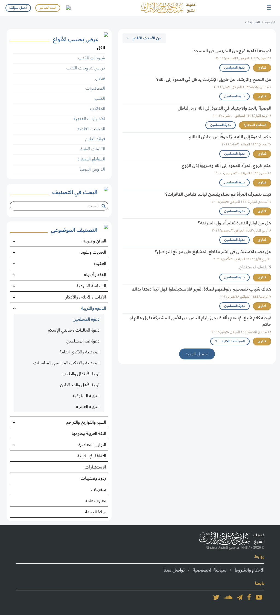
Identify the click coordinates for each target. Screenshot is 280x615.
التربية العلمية (88, 406)
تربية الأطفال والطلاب (81, 374)
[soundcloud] (228, 597)
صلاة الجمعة (95, 512)
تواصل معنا (174, 570)
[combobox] (57, 205)
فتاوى (262, 67)
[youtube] (259, 597)
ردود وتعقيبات (93, 478)
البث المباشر (47, 7)
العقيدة (100, 263)
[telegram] (240, 597)
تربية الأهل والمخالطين (80, 385)
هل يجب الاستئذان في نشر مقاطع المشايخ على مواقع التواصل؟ (213, 251)
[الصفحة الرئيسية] (168, 8)
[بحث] (104, 205)
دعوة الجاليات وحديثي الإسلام (74, 330)
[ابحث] (68, 8)
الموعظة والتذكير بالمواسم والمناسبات (66, 363)
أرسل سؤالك (18, 7)
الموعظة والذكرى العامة (80, 352)
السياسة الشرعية (91, 286)
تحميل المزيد (197, 354)
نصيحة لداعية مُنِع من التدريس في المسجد (232, 51)
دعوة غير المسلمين (83, 341)
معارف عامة (95, 500)
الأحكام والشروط (249, 570)
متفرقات (98, 489)
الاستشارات (95, 467)
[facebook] (249, 597)
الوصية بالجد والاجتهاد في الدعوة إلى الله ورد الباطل (224, 108)
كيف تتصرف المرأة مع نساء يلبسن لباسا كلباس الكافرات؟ (218, 194)
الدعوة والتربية (93, 308)
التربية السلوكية (86, 396)
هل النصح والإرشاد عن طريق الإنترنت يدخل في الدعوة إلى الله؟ (213, 79)
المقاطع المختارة (255, 125)
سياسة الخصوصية (209, 570)
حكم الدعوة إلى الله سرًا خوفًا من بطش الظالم (230, 137)
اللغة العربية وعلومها (89, 433)
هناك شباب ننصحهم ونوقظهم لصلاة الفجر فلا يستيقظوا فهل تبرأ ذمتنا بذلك (201, 289)
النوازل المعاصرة (92, 444)
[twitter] (216, 597)
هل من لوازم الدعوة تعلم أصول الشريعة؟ (234, 223)
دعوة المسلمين (234, 67)
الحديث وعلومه (93, 252)
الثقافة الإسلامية (91, 456)
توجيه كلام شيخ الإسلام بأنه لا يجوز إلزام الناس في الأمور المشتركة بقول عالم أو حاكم (200, 321)
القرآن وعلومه (94, 241)
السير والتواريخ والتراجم (86, 422)
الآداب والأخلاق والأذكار (85, 297)
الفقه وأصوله (95, 274)
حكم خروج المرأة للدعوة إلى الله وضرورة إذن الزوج (226, 165)
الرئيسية (270, 22)
